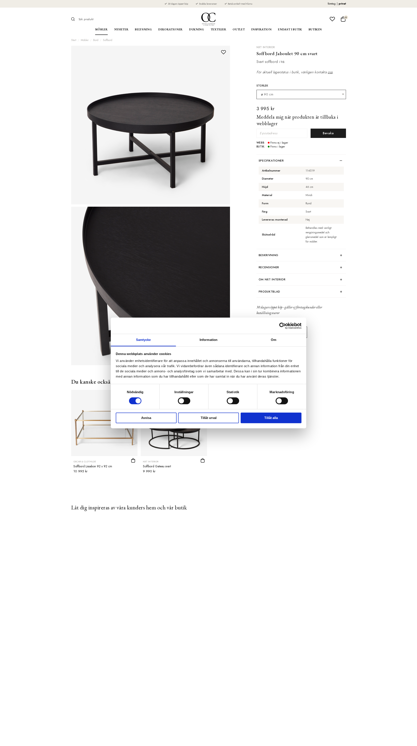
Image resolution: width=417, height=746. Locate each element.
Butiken (315, 29)
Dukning (196, 29)
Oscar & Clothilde (84, 461)
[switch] (184, 401)
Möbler (101, 29)
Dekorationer (170, 29)
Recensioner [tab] (269, 267)
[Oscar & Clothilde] (208, 19)
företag (332, 4)
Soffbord (107, 40)
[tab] (301, 279)
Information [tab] (208, 340)
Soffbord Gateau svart (157, 466)
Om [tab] (273, 340)
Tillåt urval (209, 418)
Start (73, 40)
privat (342, 4)
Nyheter (121, 29)
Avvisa (146, 418)
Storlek (262, 86)
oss (330, 72)
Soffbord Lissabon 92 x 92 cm (92, 466)
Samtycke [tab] (143, 340)
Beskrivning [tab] (268, 255)
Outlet (239, 29)
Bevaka (328, 133)
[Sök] (74, 19)
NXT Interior (265, 47)
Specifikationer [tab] (271, 161)
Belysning (143, 29)
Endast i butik (290, 29)
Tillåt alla (271, 418)
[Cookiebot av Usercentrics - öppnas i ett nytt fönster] (282, 325)
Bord (95, 40)
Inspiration (261, 29)
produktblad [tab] (269, 292)
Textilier (218, 29)
